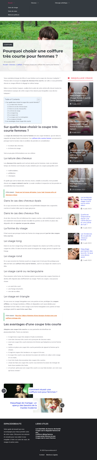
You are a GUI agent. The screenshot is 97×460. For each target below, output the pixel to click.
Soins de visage (13, 7)
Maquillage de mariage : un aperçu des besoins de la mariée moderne (23, 405)
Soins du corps (12, 11)
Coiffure (8, 45)
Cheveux (33, 3)
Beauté (10, 3)
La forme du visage (14, 111)
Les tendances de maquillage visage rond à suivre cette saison (86, 201)
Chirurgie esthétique (61, 3)
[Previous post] (4, 391)
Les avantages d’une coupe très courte (18, 121)
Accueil (5, 65)
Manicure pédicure (13, 15)
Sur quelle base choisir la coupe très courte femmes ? (23, 102)
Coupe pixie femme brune (45, 436)
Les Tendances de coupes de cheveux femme (86, 237)
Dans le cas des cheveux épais (18, 106)
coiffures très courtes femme (41, 138)
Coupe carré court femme (46, 438)
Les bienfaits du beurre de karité (48, 429)
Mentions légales (52, 455)
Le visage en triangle (15, 119)
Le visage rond (13, 115)
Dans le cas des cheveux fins (17, 108)
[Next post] (62, 405)
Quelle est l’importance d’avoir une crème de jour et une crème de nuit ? (86, 219)
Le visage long (13, 113)
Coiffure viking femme (44, 434)
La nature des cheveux (15, 104)
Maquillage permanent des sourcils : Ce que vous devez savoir (87, 253)
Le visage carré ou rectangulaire (18, 117)
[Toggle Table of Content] (38, 99)
